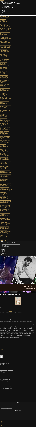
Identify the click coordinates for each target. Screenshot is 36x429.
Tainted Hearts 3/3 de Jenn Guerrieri (4, 78)
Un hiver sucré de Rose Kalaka (3, 112)
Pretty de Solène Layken (3, 107)
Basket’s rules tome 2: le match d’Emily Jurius (5, 136)
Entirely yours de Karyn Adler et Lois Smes (5, 46)
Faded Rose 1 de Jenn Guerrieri (3, 49)
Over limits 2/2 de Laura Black (3, 54)
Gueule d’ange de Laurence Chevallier (5, 379)
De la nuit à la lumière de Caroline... (4, 146)
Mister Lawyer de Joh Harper (3, 232)
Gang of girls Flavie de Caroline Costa (4, 108)
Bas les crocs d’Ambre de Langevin (4, 113)
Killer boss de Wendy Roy (3, 180)
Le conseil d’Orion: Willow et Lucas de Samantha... (5, 201)
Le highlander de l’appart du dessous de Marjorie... (5, 86)
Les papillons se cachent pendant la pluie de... (5, 159)
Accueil (2, 1)
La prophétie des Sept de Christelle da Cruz (5, 181)
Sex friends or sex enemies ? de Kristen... (4, 142)
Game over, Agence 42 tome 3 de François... (5, 177)
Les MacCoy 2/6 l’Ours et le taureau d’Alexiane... (5, 35)
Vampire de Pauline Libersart (3, 30)
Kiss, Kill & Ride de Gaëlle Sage (3, 238)
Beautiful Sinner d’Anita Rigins (3, 71)
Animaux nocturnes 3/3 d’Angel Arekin (4, 37)
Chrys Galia (3, 12)
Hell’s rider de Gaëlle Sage (3, 53)
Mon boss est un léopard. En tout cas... (4, 102)
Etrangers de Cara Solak (2, 237)
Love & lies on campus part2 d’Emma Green (5, 164)
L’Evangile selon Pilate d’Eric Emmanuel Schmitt (5, 28)
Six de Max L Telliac (2, 33)
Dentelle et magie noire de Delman (4, 147)
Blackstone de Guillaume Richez (3, 79)
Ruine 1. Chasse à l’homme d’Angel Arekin (4, 51)
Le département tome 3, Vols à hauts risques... (5, 173)
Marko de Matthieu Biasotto (3, 89)
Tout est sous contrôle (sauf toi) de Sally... (4, 84)
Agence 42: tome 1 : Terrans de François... (4, 228)
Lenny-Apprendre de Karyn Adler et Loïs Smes (5, 105)
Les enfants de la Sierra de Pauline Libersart (5, 170)
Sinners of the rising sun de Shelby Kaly (4, 29)
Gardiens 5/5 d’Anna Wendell (3, 18)
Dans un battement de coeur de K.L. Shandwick (5, 231)
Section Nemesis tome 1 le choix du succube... (5, 120)
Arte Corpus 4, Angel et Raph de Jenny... (4, 121)
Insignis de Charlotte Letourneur (4, 418)
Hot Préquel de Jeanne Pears (3, 87)
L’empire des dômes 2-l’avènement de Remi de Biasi (6, 189)
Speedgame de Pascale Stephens (4, 229)
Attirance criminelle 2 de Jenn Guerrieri (4, 211)
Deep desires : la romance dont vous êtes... (5, 140)
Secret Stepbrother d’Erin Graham (4, 133)
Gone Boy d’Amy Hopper (3, 125)
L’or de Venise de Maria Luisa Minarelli (4, 209)
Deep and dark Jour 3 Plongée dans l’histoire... (5, 213)
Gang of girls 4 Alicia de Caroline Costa (4, 90)
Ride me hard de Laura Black (3, 63)
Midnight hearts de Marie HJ (3, 64)
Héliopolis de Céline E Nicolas (3, 94)
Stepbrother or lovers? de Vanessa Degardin (5, 47)
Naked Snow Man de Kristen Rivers (4, 77)
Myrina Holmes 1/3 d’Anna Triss (3, 56)
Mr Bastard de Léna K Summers (3, 106)
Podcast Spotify (3, 9)
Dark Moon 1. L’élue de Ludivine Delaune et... (5, 52)
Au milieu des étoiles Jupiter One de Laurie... (5, 82)
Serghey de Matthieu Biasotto (3, 81)
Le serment (1, 111)
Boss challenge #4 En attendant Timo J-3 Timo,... (5, 174)
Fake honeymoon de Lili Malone (4, 381)
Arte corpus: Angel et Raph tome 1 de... (4, 131)
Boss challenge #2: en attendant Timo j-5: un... (5, 175)
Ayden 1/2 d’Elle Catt (2, 72)
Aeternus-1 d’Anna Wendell (3, 23)
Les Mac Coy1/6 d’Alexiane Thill (3, 36)
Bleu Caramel (10, 311)
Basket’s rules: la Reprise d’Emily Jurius (4, 138)
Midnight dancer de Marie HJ (3, 68)
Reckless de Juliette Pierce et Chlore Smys (5, 32)
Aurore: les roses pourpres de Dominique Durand (5, 219)
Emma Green (3, 10)
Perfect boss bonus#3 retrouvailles (6, 6)
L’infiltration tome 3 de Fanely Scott (4, 157)
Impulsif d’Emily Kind (2, 114)
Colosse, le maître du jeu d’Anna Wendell (4, 124)
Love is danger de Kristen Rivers (3, 58)
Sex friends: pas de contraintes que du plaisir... (5, 204)
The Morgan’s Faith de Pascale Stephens (4, 151)
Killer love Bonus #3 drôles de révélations (7, 4)
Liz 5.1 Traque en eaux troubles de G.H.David (5, 129)
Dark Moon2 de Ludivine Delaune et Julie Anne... (5, 38)
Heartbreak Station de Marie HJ (3, 150)
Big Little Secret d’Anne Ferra (3, 148)
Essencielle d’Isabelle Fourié (3, 39)
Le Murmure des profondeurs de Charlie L (4, 80)
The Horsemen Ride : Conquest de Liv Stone (5, 233)
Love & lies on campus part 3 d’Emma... (4, 156)
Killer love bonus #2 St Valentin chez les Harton (7, 5)
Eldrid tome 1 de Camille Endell (3, 132)
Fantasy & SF (2, 13)
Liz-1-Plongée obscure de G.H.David (4, 167)
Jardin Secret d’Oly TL (2, 73)
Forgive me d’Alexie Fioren (3, 240)
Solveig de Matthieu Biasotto (3, 67)
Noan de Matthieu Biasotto (3, 134)
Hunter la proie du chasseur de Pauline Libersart (5, 95)
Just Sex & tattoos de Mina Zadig (4, 75)
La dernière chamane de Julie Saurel (4, 109)
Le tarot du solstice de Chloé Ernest (4, 31)
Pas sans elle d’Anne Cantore (3, 117)
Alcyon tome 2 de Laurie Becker (3, 197)
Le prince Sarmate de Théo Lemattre (4, 165)
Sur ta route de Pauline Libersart (3, 69)
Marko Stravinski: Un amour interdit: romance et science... (6, 183)
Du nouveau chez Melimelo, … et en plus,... (4, 166)
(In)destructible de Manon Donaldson (4, 44)
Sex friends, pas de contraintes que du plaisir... (5, 190)
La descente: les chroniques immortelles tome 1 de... (6, 186)
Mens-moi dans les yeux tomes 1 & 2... (4, 171)
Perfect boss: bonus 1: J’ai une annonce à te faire (7, 7)
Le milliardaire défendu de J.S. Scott (4, 236)
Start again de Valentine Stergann (4, 193)
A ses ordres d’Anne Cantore (3, 145)
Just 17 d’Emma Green (2, 199)
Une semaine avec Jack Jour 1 (3, 214)
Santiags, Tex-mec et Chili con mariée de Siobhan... (5, 45)
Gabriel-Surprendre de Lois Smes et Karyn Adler (5, 65)
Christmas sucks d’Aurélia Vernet (3, 207)
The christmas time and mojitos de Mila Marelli (6, 370)
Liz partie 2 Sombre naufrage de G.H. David (5, 155)
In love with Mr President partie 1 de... (4, 93)
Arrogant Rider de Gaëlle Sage (3, 116)
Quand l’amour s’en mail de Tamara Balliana (5, 223)
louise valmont (4, 253)
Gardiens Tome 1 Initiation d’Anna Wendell (5, 26)
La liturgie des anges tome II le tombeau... (5, 239)
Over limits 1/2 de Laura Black (3, 55)
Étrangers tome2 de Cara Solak (3, 224)
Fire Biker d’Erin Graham (2, 122)
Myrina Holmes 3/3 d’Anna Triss (3, 34)
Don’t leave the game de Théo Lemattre (4, 101)
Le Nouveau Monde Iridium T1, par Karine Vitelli (5, 161)
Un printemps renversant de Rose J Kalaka (5, 88)
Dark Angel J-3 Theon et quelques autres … (5, 61)
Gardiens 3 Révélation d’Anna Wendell (4, 21)
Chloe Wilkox (3, 11)
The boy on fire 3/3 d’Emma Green (4, 76)
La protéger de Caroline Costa (3, 210)
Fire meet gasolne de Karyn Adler (4, 50)
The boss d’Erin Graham (2, 235)
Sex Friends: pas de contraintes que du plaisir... (5, 205)
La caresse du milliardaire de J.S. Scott (4, 182)
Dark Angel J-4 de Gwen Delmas (3, 62)
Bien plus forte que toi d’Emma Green (4, 130)
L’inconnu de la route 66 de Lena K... (4, 218)
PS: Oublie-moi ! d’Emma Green (3, 230)
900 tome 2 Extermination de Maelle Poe (4, 123)
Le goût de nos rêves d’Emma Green (4, 41)
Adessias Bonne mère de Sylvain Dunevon (5, 42)
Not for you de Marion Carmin (3, 192)
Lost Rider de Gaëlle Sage (3, 216)
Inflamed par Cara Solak (2, 191)
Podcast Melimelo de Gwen (4, 8)
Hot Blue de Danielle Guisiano (3, 103)
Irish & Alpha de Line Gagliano (3, 91)
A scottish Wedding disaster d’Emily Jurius (5, 127)
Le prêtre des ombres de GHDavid (4, 184)
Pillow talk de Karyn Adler (3, 19)
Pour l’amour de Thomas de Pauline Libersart (5, 188)
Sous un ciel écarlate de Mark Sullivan (4, 196)
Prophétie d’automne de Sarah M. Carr (4, 222)
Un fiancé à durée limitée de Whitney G (4, 217)
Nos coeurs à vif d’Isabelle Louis (3, 141)
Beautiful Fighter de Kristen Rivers (4, 215)
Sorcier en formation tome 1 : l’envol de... (4, 187)
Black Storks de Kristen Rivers (3, 168)
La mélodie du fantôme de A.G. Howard (4, 198)
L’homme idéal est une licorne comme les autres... (5, 200)
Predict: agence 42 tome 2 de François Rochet (5, 178)
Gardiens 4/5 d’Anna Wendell (3, 20)
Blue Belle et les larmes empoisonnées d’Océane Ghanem (6, 234)
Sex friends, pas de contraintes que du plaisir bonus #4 (8, 2)
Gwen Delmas (3, 248)
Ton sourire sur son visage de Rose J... (4, 226)
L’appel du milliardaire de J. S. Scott (4, 160)
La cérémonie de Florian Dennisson (4, 22)
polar (1, 14)
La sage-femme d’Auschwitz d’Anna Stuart (5, 16)
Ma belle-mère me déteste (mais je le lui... (4, 227)
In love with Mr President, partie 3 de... (4, 92)
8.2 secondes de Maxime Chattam (4, 17)
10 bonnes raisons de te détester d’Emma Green (5, 220)
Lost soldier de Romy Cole (3, 149)
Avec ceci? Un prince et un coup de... (4, 128)
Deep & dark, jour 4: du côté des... (3, 212)
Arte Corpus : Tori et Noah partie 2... (4, 163)
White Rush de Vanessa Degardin (4, 365)
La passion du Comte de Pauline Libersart (5, 110)
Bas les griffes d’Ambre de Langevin (4, 99)
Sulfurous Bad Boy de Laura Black (4, 158)
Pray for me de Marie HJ (2, 74)
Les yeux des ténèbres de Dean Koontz (4, 179)
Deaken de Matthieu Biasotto (3, 153)
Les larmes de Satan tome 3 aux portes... (4, 143)
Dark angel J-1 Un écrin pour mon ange (4, 60)
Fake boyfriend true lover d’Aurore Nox (4, 97)
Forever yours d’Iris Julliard (3, 144)
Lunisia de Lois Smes (2, 85)
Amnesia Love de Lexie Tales (3, 104)
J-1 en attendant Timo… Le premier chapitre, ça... (5, 172)
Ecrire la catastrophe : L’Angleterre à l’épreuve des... (6, 185)
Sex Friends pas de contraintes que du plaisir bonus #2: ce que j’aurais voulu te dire (11, 3)
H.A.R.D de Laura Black (2, 119)
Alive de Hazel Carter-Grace (3, 154)
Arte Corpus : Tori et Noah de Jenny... (4, 176)
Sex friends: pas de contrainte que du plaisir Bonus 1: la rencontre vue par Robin (11, 244)
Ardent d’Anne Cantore (2, 194)
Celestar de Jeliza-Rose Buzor (3, 203)
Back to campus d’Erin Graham (3, 100)
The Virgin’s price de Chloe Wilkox (4, 202)
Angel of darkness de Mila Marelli (4, 25)
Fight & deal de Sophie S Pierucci (3, 57)
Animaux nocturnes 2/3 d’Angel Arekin (4, 43)
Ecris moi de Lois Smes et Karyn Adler (4, 59)
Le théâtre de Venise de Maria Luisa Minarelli (5, 137)
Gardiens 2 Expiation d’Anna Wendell (4, 24)
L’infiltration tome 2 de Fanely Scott (4, 225)
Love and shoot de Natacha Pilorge (4, 118)
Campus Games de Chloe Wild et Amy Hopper (5, 98)
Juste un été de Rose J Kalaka (3, 162)
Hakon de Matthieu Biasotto (3, 115)
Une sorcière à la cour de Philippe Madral (4, 169)
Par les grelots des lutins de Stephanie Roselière (5, 48)
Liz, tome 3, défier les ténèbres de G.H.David (5, 135)
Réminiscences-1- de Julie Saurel (3, 66)
